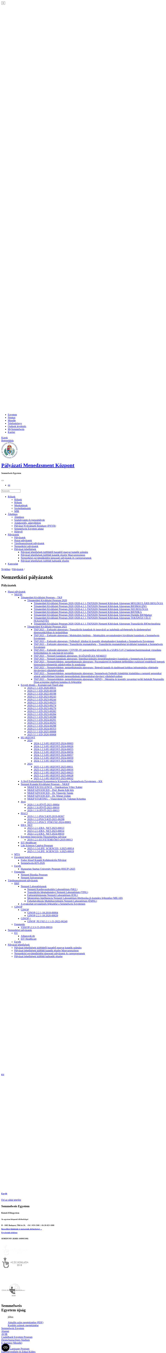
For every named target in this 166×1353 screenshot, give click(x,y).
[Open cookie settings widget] (5, 1347)
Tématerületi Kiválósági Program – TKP (41, 597)
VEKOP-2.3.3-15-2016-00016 (36, 927)
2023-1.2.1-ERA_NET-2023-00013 (45, 828)
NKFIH (18, 594)
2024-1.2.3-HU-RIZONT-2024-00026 (53, 746)
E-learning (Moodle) (11, 1342)
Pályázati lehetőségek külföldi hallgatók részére (45, 560)
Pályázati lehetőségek (25, 549)
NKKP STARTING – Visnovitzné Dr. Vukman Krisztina (56, 798)
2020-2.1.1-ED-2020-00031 (41, 688)
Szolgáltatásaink (22, 508)
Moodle (12, 420)
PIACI (24, 813)
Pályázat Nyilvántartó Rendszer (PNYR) (35, 525)
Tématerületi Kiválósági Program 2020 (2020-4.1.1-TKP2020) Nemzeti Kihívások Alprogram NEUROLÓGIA (91, 609)
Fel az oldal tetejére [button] (11, 1200)
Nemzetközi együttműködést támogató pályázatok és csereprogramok (56, 558)
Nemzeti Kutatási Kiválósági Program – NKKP (45, 784)
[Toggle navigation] (2, 480)
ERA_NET (27, 825)
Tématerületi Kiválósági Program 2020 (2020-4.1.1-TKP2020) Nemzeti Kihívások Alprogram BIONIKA (88, 612)
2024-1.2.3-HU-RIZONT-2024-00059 (53, 758)
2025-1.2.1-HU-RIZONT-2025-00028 (53, 775)
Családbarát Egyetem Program (16, 1337)
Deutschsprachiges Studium (15, 1340)
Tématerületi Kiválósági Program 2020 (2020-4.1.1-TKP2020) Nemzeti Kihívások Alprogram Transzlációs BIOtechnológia (97, 623)
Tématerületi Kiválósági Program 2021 (47, 626)
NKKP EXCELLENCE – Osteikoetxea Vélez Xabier (54, 787)
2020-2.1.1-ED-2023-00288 (41, 717)
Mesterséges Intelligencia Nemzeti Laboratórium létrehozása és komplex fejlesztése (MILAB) (75, 898)
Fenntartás (19, 871)
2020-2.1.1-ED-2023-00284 (41, 714)
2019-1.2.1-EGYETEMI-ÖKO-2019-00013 (50, 839)
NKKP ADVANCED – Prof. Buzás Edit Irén (50, 790)
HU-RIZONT (28, 737)
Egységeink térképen (9, 1233)
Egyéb (17, 866)
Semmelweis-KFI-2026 (33, 863)
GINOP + (26, 918)
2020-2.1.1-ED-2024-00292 (41, 723)
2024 (29, 740)
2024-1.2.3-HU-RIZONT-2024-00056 (53, 752)
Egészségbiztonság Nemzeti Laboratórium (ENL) (52, 895)
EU (16, 933)
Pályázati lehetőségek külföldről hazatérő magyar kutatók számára (54, 552)
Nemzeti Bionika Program (34, 874)
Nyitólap (5, 569)
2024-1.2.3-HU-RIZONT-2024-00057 (53, 755)
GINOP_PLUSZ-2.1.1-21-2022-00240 (47, 921)
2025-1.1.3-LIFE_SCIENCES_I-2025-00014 (50, 848)
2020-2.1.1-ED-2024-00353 (41, 728)
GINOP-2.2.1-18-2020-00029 (42, 915)
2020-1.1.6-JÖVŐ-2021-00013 (43, 810)
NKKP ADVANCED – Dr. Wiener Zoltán (49, 796)
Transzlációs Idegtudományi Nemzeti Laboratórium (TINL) (57, 892)
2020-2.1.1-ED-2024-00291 (41, 720)
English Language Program (15, 1348)
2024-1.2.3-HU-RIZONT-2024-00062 (53, 761)
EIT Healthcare (28, 842)
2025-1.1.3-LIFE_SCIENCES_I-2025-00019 (50, 851)
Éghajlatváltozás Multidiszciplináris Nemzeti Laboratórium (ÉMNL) (62, 901)
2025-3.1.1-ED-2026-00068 (41, 734)
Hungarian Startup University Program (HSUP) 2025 (48, 868)
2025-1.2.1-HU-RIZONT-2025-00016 (53, 769)
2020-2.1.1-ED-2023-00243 (41, 696)
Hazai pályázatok (23, 540)
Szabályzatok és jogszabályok (29, 520)
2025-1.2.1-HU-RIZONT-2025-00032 (53, 778)
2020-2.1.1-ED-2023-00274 (41, 705)
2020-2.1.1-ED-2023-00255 (41, 702)
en (9, 485)
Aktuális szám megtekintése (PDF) (25, 1322)
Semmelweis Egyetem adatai (29, 528)
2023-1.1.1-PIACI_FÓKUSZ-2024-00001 (49, 822)
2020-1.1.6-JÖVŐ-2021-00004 (43, 804)
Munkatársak (21, 505)
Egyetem (12, 414)
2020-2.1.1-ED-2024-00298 (41, 725)
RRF (16, 883)
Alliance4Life (28, 936)
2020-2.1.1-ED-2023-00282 (41, 711)
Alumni (5, 1331)
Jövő (23, 801)
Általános (13, 514)
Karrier (11, 432)
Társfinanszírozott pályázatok (29, 543)
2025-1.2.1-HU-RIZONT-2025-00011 (53, 766)
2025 (29, 763)
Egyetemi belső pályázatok (28, 857)
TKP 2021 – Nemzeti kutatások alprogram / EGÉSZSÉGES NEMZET (70, 655)
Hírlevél (18, 531)
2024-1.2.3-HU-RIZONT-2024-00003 (53, 743)
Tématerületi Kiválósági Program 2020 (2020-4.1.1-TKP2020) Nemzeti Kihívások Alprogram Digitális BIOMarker (93, 615)
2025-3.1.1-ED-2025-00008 (41, 731)
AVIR (4, 1334)
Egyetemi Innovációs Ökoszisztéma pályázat (43, 836)
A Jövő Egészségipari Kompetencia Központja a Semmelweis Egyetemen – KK (61, 781)
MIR (16, 511)
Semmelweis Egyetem (12, 1328)
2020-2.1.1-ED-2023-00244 (41, 699)
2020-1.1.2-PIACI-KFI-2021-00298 (45, 819)
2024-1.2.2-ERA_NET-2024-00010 (45, 833)
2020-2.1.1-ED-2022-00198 (41, 693)
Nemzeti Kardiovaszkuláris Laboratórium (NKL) (52, 889)
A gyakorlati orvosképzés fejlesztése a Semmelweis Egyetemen (53, 903)
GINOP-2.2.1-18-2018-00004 (42, 912)
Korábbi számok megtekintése (23, 1325)
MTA (17, 854)
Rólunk (11, 496)
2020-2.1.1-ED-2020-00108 (41, 690)
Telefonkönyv (15, 423)
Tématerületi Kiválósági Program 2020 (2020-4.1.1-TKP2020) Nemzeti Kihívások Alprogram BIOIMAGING (90, 606)
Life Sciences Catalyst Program (37, 845)
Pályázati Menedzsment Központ (37, 465)
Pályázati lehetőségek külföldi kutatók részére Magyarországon (53, 555)
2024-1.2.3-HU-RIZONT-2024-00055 (53, 749)
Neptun (11, 417)
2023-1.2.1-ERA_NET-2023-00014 (45, 831)
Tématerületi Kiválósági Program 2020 (47, 600)
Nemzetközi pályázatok (26, 546)
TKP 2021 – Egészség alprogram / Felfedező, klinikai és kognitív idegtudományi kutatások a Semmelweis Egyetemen (94, 641)
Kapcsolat (13, 563)
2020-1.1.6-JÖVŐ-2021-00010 (43, 807)
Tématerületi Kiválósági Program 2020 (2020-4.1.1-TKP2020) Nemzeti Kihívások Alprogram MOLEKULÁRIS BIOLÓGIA (98, 603)
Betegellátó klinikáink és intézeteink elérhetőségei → (21, 1229)
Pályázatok (13, 534)
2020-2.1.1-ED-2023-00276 (41, 708)
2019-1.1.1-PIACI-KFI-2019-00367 (45, 816)
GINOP (18, 906)
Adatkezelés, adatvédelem (27, 523)
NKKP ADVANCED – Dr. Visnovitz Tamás (50, 793)
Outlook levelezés (17, 426)
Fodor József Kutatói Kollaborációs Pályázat (43, 860)
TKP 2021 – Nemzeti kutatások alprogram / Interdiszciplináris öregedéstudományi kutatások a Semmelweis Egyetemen (94, 658)
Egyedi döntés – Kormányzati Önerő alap (42, 685)
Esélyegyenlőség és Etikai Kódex (18, 1351)
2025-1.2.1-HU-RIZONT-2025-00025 (53, 772)
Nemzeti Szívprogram (32, 877)
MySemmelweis (16, 429)
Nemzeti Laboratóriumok (34, 886)
